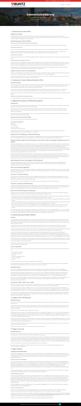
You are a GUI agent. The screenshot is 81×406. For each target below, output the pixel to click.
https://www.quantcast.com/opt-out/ (20, 324)
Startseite (62, 4)
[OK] (79, 404)
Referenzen (68, 4)
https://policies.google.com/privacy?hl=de (18, 346)
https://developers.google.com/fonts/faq (40, 345)
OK (59, 404)
